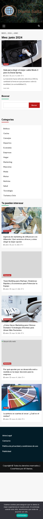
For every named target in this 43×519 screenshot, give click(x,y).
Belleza (6, 128)
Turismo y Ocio (9, 195)
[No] (40, 510)
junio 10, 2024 (15, 76)
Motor (6, 64)
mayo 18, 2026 (15, 333)
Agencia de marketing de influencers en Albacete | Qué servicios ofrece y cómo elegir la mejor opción (20, 239)
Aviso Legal (7, 435)
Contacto (6, 441)
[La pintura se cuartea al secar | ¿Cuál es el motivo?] (22, 397)
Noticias (6, 181)
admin (7, 75)
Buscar (6, 96)
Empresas (7, 152)
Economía (7, 148)
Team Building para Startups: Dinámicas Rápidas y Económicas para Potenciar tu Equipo (20, 283)
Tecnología (8, 191)
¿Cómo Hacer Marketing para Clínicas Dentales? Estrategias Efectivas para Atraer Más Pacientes (19, 327)
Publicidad (6, 451)
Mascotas (7, 167)
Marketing (7, 162)
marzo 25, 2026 (16, 419)
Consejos (7, 138)
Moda (5, 171)
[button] (4, 26)
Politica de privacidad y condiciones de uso (20, 446)
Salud (5, 186)
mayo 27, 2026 (15, 289)
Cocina (6, 133)
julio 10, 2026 (15, 245)
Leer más (6, 88)
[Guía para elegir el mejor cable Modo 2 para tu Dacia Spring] (22, 53)
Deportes (7, 143)
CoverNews (15, 468)
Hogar (5, 157)
